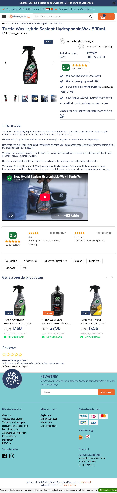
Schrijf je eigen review (16, 33)
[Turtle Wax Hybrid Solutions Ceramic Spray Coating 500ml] (19, 300)
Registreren (46, 415)
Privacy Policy (9, 436)
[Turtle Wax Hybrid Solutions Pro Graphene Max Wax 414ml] (57, 300)
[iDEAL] (93, 416)
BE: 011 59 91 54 (87, 465)
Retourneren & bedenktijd (15, 425)
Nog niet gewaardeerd (15, 333)
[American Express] (83, 416)
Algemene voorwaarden (14, 432)
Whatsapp (107, 86)
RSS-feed (6, 443)
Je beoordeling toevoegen (15, 366)
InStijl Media (70, 485)
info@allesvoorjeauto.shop (92, 458)
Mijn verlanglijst (48, 425)
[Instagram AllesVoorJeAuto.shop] (11, 457)
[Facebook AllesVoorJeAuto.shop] (4, 457)
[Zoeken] (90, 16)
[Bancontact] (83, 422)
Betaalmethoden (10, 429)
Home (5, 23)
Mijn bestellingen (49, 418)
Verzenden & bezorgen (13, 422)
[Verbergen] (114, 3)
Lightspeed (85, 482)
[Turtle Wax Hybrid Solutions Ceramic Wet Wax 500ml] (95, 300)
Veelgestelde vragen (12, 418)
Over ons (6, 415)
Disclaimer (7, 439)
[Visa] (93, 422)
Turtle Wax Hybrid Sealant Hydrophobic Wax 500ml (36, 23)
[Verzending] (81, 437)
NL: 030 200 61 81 (87, 461)
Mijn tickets (46, 422)
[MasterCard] (103, 416)
